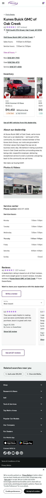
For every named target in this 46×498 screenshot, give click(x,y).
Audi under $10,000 (14, 374)
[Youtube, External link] (13, 453)
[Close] (43, 469)
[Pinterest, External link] (21, 453)
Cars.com (7, 480)
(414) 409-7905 (13, 58)
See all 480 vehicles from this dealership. (20, 122)
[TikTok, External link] (5, 453)
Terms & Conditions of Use (11, 461)
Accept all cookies (33, 491)
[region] (23, 482)
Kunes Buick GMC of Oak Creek (22, 278)
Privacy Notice (6, 465)
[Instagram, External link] (17, 453)
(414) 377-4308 (16, 67)
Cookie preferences (13, 491)
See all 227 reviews (13, 353)
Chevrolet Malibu (35, 374)
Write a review (11, 294)
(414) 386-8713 (13, 62)
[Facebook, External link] (9, 453)
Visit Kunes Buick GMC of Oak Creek (18, 37)
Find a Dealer (10, 15)
